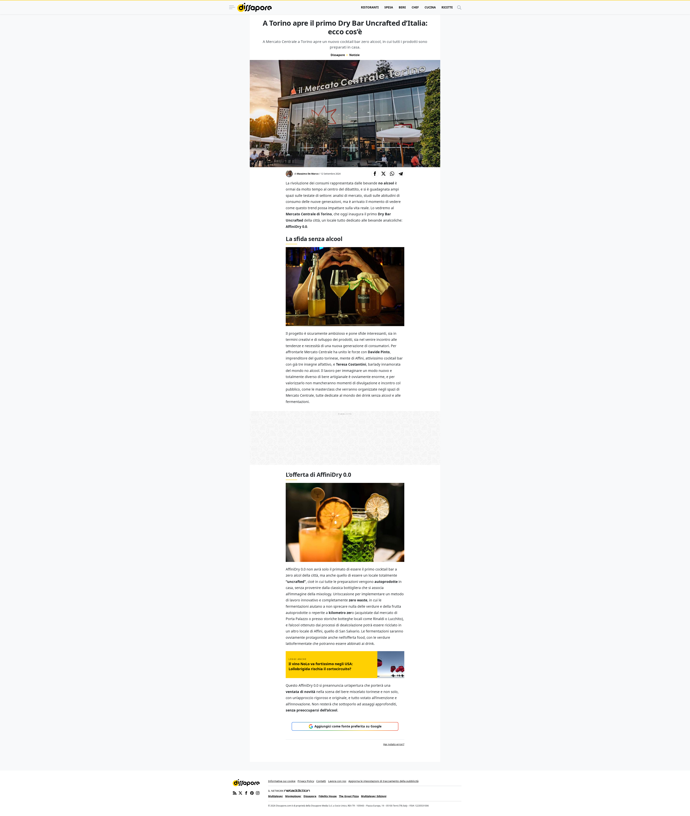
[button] (374, 173)
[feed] (234, 793)
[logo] (254, 7)
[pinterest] (252, 793)
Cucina (430, 7)
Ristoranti (370, 7)
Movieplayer (293, 796)
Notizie (354, 55)
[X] (240, 793)
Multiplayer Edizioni (373, 796)
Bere (402, 7)
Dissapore (338, 55)
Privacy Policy (306, 781)
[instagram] (257, 793)
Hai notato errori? (393, 744)
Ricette (447, 7)
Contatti (321, 781)
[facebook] (246, 793)
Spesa (388, 7)
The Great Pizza (349, 796)
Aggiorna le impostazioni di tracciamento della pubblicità (383, 781)
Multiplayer (275, 796)
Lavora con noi (337, 781)
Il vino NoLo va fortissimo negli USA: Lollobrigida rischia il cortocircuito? (321, 666)
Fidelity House (328, 796)
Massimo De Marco (308, 173)
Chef (415, 7)
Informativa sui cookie (281, 781)
